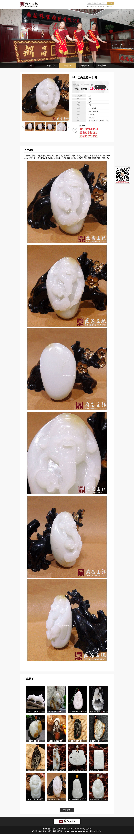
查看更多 (67, 810)
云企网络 (98, 831)
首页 (33, 65)
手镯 (101, 6)
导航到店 (100, 87)
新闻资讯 (85, 65)
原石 (111, 6)
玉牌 (91, 6)
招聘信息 (102, 65)
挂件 (94, 6)
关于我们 (51, 65)
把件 (104, 6)
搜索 (110, 3)
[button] (23, 126)
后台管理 (89, 829)
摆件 (107, 6)
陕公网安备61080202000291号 (76, 829)
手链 (98, 6)
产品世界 (68, 65)
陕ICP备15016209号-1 (59, 829)
